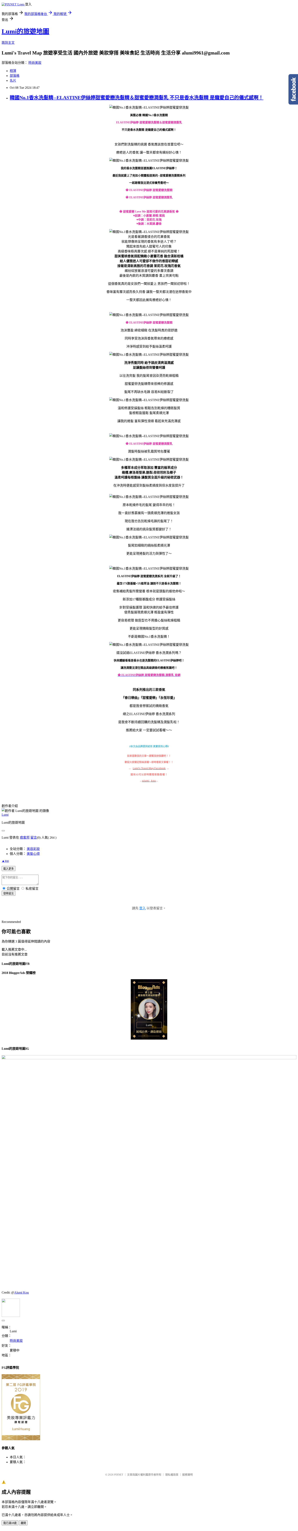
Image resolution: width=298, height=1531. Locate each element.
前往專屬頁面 (149, 1009)
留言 (33, 837)
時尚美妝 (34, 62)
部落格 (14, 75)
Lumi (5, 814)
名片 (13, 80)
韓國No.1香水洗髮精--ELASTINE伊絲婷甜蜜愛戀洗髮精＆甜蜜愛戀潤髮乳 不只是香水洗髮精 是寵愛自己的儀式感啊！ (136, 97)
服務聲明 (187, 1474)
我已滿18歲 (10, 1523)
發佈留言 (8, 893)
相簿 (13, 71)
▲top (5, 861)
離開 (23, 1523)
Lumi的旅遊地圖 (25, 31)
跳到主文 (8, 42)
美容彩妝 (33, 849)
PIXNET (118, 1474)
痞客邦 (25, 837)
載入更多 (8, 868)
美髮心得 (33, 853)
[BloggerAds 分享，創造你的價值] (149, 989)
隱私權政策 (171, 1474)
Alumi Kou (21, 1292)
